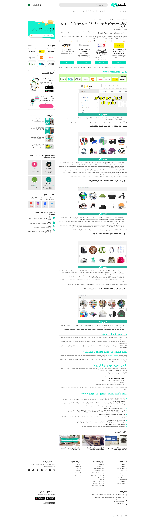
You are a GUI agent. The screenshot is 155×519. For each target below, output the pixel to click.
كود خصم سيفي (123, 471)
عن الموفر (75, 11)
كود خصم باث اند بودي (122, 468)
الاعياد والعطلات (100, 466)
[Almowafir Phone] (126, 504)
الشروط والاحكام (91, 11)
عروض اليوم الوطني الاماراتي (97, 473)
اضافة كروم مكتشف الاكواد (98, 485)
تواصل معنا (100, 11)
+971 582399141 (120, 504)
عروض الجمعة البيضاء (99, 471)
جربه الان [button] (46, 106)
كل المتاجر (29, 45)
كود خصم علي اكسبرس (122, 477)
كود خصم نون (124, 464)
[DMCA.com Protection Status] (41, 503)
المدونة (107, 11)
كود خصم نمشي (123, 481)
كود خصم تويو (124, 466)
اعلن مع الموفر (78, 466)
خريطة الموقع (78, 477)
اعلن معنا (83, 11)
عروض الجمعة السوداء (99, 468)
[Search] (61, 5)
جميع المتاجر (123, 11)
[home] (119, 4)
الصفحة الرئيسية (124, 19)
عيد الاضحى (101, 479)
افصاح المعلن (78, 471)
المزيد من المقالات (33, 115)
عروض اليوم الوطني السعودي (97, 475)
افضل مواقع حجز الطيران (98, 481)
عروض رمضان (101, 477)
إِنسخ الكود (119, 62)
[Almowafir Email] (126, 500)
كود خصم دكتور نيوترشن (121, 483)
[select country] (29, 5)
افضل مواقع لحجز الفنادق (98, 483)
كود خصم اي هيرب (123, 479)
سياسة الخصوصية (77, 475)
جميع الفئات (114, 11)
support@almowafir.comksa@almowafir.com (118, 500)
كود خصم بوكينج (123, 475)
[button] (122, 79)
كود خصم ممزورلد (123, 473)
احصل (67, 62)
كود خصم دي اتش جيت (113, 355)
